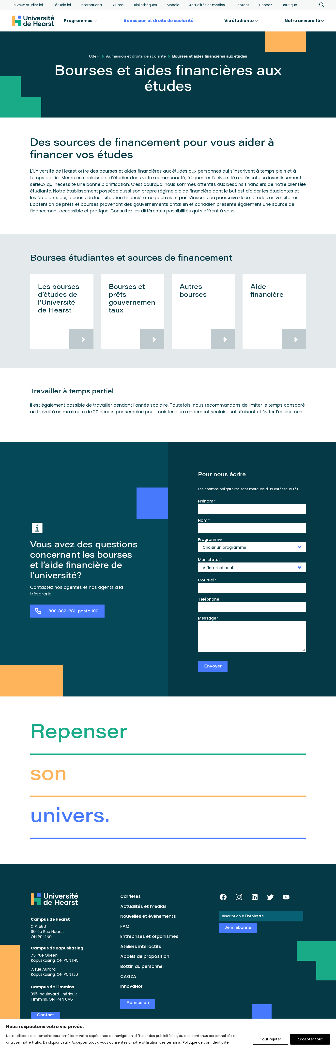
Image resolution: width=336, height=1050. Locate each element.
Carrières (130, 896)
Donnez (265, 4)
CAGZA (128, 976)
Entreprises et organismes (149, 936)
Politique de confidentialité (206, 1042)
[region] (168, 1034)
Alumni (118, 4)
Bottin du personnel (142, 966)
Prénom (207, 501)
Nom (204, 520)
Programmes (78, 21)
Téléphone (208, 599)
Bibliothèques (145, 4)
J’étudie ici (62, 4)
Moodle (173, 4)
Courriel (207, 580)
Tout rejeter (270, 1039)
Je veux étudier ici (27, 4)
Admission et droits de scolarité (158, 21)
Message (208, 618)
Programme (210, 539)
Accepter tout (310, 1039)
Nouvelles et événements (148, 916)
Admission (137, 1003)
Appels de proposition (144, 956)
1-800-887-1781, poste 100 (71, 611)
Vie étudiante (239, 21)
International (92, 4)
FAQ (124, 926)
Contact (242, 4)
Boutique (289, 4)
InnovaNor (131, 986)
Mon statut (210, 559)
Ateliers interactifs (140, 946)
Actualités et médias (207, 4)
